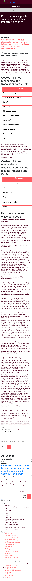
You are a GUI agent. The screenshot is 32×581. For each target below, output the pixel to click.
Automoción (8, 533)
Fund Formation (9, 544)
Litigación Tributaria (11, 522)
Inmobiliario (8, 546)
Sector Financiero (10, 550)
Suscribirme (6, 447)
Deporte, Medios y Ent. (12, 537)
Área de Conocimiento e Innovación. (19, 425)
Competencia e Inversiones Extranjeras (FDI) (17, 507)
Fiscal (6, 513)
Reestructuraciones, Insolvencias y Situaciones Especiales (15, 528)
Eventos (16, 10)
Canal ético (8, 577)
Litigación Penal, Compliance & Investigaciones (14, 519)
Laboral (3, 435)
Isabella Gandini (5, 429)
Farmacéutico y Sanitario (12, 542)
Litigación (8, 517)
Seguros (7, 553)
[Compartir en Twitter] (5, 31)
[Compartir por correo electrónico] (11, 31)
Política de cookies (10, 569)
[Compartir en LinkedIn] (8, 31)
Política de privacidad (11, 567)
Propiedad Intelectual (11, 524)
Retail (6, 548)
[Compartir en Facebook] (2, 31)
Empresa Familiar (10, 539)
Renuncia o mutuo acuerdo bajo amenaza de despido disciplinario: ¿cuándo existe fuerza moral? (15, 469)
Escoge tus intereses (25, 496)
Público (7, 526)
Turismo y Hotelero (10, 559)
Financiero (8, 512)
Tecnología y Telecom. (11, 557)
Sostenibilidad (9, 555)
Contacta (7, 579)
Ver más (4, 479)
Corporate (8, 510)
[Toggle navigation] (2, 2)
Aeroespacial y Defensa (12, 551)
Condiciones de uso (11, 566)
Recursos (16, 6)
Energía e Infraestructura (12, 541)
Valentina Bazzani (6, 431)
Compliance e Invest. (11, 535)
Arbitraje (7, 505)
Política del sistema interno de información (13, 574)
